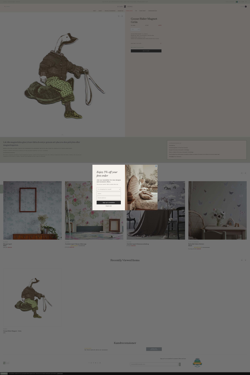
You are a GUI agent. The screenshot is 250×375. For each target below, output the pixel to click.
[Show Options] (119, 189)
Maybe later (109, 205)
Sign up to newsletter (109, 202)
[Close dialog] (156, 166)
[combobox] (108, 189)
